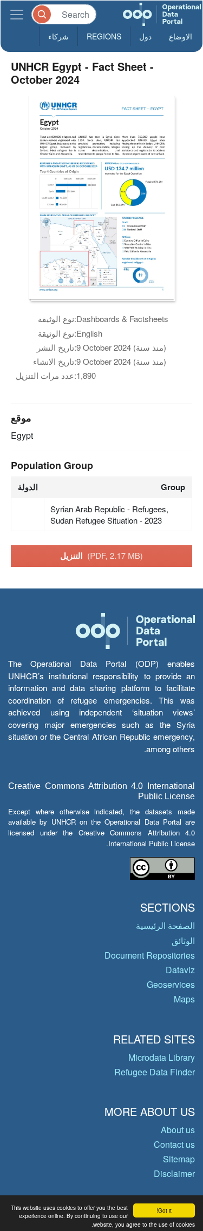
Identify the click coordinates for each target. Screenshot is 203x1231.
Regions (104, 36)
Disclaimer (174, 1173)
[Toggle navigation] (16, 14)
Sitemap (179, 1159)
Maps (184, 999)
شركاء (58, 36)
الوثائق (183, 940)
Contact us (174, 1144)
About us (178, 1129)
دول (145, 36)
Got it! (164, 1210)
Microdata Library (161, 1057)
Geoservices (171, 984)
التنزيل (101, 555)
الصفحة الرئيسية (165, 925)
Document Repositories (149, 955)
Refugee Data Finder (154, 1072)
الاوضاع (180, 36)
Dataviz (180, 970)
